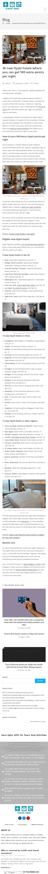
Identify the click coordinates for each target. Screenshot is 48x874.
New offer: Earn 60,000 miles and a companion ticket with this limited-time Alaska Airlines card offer (24, 622)
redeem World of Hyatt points (27, 570)
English (11, 872)
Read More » (5, 868)
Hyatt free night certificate (31, 207)
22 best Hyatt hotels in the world (21, 234)
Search (4, 677)
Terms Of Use (9, 825)
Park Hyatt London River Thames (23, 437)
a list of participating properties (32, 244)
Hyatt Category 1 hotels (32, 564)
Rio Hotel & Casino (20, 288)
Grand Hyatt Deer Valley (26, 285)
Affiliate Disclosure (37, 825)
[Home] (3, 23)
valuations (25, 521)
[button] (45, 9)
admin (7, 83)
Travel (36, 83)
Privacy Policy (22, 825)
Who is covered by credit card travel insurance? (18, 693)
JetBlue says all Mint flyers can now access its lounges (20, 706)
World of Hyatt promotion (19, 128)
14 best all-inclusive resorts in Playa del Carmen (24, 634)
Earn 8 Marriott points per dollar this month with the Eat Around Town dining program (24, 665)
